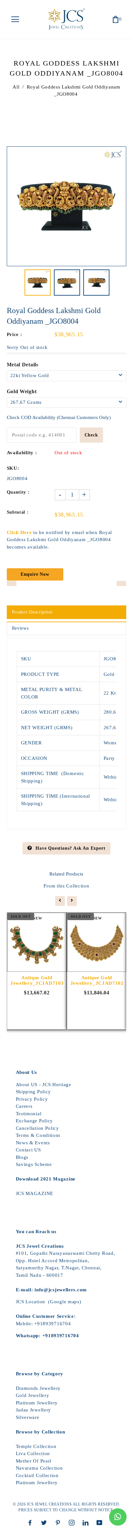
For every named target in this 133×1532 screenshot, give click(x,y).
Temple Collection (36, 1446)
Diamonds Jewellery (38, 1388)
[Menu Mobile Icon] (15, 19)
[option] (66, 206)
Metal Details (22, 364)
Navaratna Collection (39, 1468)
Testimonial (29, 1113)
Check (91, 435)
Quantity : (18, 492)
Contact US (28, 1149)
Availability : (22, 452)
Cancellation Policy (37, 1128)
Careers (24, 1106)
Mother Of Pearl (34, 1461)
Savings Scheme (34, 1164)
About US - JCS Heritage (43, 1084)
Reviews (20, 628)
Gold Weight (22, 391)
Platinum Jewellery (37, 1402)
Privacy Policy (32, 1099)
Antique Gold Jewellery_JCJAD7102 (96, 980)
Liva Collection (33, 1453)
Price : (14, 334)
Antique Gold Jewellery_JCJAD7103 (36, 980)
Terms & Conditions (38, 1135)
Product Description (32, 612)
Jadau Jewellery (33, 1409)
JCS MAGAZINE (34, 1193)
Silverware (27, 1417)
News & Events (33, 1142)
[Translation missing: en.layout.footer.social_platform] (31, 1523)
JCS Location (30, 1301)
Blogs (22, 1157)
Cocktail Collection (37, 1475)
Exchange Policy (34, 1120)
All (16, 86)
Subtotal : (18, 512)
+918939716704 (52, 1323)
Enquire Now (35, 574)
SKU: (13, 468)
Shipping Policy (33, 1091)
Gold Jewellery (32, 1395)
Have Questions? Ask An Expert (70, 848)
